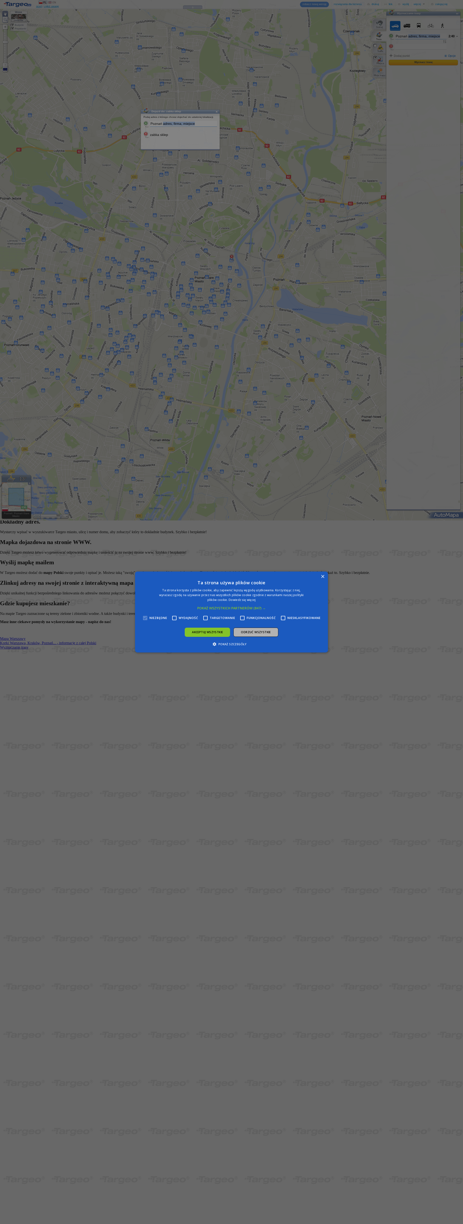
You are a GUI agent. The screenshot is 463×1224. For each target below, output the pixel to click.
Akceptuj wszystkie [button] (207, 632)
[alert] (231, 612)
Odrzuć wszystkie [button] (256, 632)
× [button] (322, 577)
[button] (231, 608)
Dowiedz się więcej (242, 600)
